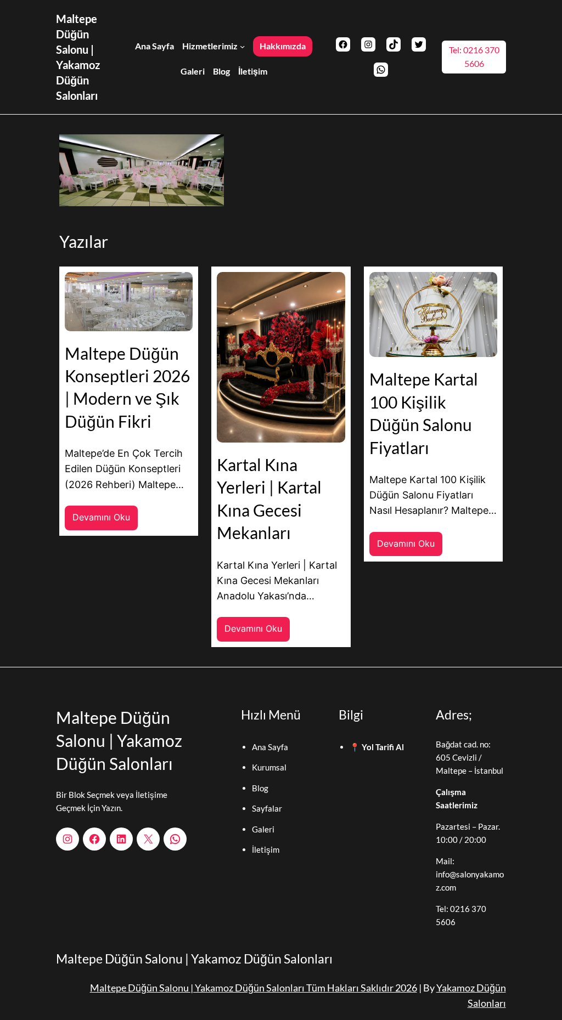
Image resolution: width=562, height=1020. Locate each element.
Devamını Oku (105, 521)
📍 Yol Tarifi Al (377, 747)
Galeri (263, 829)
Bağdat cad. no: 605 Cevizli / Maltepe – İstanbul (469, 757)
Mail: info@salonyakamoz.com (470, 874)
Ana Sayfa (270, 747)
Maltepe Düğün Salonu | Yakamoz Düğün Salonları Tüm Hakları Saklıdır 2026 (253, 988)
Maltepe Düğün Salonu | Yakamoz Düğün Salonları (119, 740)
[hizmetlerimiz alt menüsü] (242, 45)
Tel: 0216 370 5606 (474, 57)
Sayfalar (267, 808)
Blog (260, 788)
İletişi (262, 849)
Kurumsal (269, 767)
